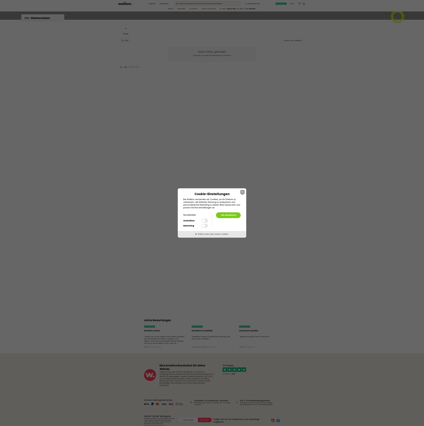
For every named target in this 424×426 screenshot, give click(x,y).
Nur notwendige (189, 215)
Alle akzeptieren (228, 215)
